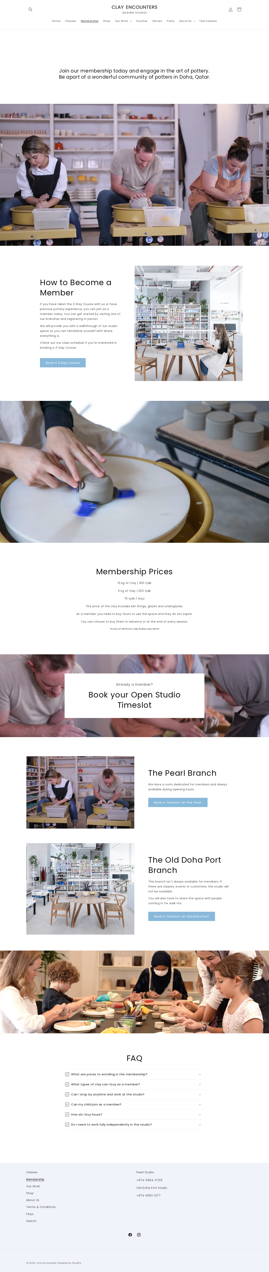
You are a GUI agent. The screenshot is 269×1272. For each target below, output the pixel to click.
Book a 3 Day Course (63, 363)
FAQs (29, 1214)
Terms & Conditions (41, 1207)
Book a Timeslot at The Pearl (178, 802)
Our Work (33, 1186)
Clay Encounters (47, 1263)
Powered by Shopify (69, 1263)
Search (31, 1221)
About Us (32, 1200)
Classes (31, 1172)
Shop (29, 1193)
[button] (30, 9)
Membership (35, 1179)
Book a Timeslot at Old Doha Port (181, 916)
